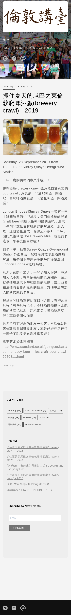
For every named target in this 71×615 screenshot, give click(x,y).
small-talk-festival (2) (35, 411)
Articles (31, 47)
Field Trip (9, 87)
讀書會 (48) (13, 417)
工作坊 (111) (56, 411)
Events (18, 47)
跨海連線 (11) (29, 417)
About (6, 47)
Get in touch (46, 47)
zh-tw (6, 39)
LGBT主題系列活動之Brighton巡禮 (28, 484)
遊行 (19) (44, 417)
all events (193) (33, 424)
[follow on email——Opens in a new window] (24, 58)
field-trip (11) (14, 411)
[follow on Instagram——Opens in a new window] (6, 58)
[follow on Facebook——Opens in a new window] (15, 58)
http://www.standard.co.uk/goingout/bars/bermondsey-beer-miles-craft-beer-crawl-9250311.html (35, 351)
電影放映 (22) (14, 424)
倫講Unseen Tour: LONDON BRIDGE (30, 490)
